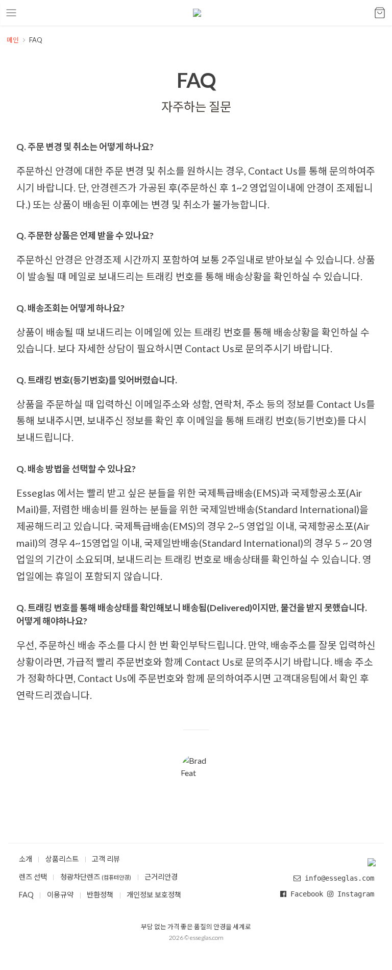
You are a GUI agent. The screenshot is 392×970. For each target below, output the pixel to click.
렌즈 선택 (33, 876)
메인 (13, 40)
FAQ (26, 894)
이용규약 (60, 894)
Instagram (353, 894)
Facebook (306, 894)
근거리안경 (161, 876)
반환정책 (100, 894)
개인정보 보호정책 (154, 894)
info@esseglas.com (339, 878)
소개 (25, 859)
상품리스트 (62, 859)
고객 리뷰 (106, 859)
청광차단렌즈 (95, 876)
